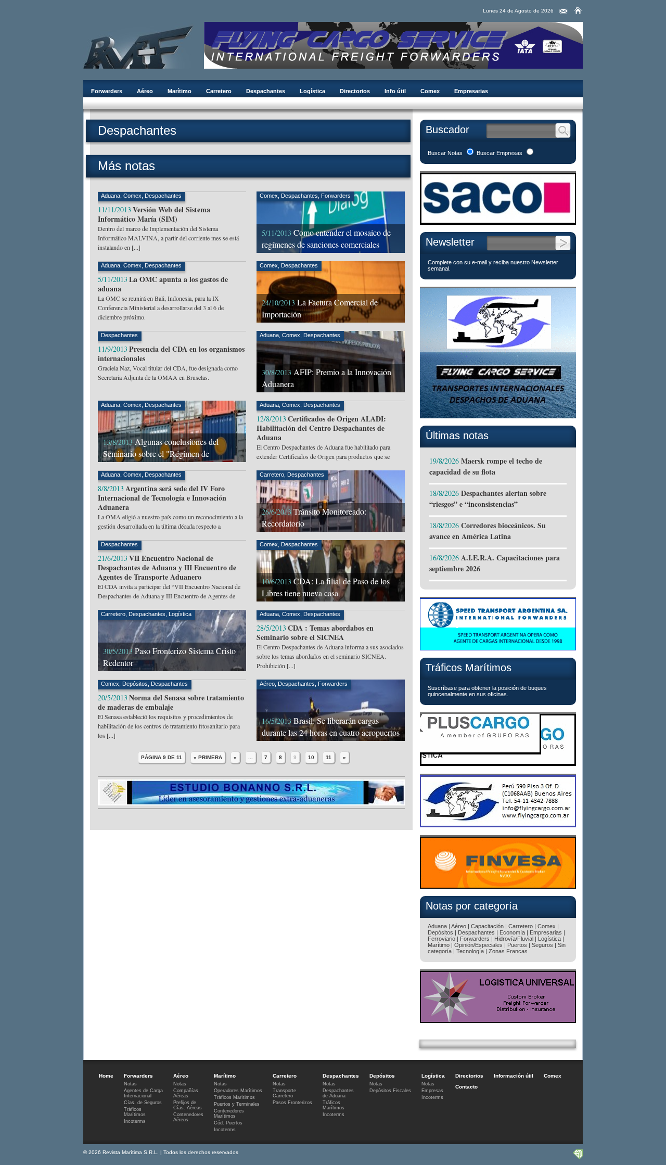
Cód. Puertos (228, 1122)
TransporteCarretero (284, 1093)
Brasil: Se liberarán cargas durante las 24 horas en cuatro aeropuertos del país (331, 732)
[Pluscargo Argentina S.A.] (498, 763)
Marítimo (179, 91)
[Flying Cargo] (393, 65)
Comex (430, 91)
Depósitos (135, 684)
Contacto (466, 1087)
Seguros (542, 945)
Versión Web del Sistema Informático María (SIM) (154, 214)
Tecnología (470, 951)
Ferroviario (441, 939)
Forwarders (106, 91)
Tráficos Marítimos (468, 667)
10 (311, 757)
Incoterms (135, 1121)
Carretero (219, 91)
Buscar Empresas (499, 153)
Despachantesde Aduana (338, 1093)
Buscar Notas (445, 153)
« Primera (208, 757)
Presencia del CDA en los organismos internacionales (171, 353)
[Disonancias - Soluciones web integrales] (577, 1157)
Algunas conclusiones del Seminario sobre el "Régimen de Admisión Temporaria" (161, 453)
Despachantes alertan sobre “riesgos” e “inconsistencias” (487, 498)
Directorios (355, 91)
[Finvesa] (498, 885)
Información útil (513, 1076)
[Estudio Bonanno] (251, 802)
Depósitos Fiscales (390, 1090)
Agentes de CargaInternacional (143, 1093)
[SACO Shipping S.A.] (498, 221)
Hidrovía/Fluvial (513, 939)
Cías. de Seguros (143, 1102)
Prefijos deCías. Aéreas (187, 1105)
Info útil (395, 91)
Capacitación (487, 926)
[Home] (578, 10)
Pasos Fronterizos (292, 1102)
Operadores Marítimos (238, 1090)
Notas (130, 1083)
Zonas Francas (508, 951)
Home (106, 1076)
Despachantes (265, 91)
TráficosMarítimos (135, 1112)
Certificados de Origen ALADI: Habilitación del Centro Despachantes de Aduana (321, 428)
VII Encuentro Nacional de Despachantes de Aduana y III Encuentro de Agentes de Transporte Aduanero (167, 567)
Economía (512, 932)
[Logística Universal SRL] (498, 1020)
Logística (312, 91)
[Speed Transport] (498, 647)
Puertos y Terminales (237, 1104)
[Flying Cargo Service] (498, 415)
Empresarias (471, 91)
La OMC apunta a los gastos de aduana (163, 284)
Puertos (517, 945)
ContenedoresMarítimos (229, 1113)
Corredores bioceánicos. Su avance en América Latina (487, 531)
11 (328, 757)
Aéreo (145, 91)
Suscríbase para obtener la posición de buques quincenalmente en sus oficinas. (487, 691)
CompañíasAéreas (185, 1093)
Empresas (432, 1090)
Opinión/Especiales (478, 945)
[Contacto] (563, 11)
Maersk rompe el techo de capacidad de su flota (485, 466)
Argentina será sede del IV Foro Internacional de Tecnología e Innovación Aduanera (162, 498)
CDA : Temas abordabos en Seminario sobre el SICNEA (315, 632)
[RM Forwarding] (138, 45)
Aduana (110, 196)
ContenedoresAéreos (188, 1117)
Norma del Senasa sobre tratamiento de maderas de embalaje (171, 702)
